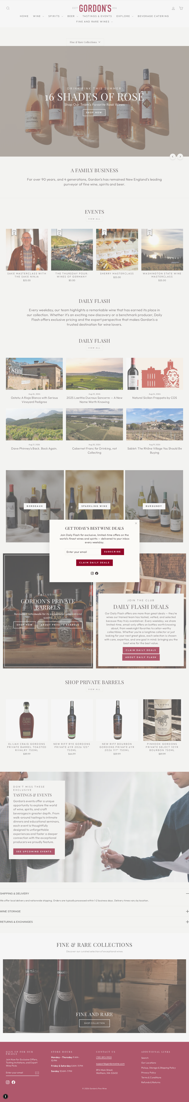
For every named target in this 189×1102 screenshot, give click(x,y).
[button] (5, 1096)
